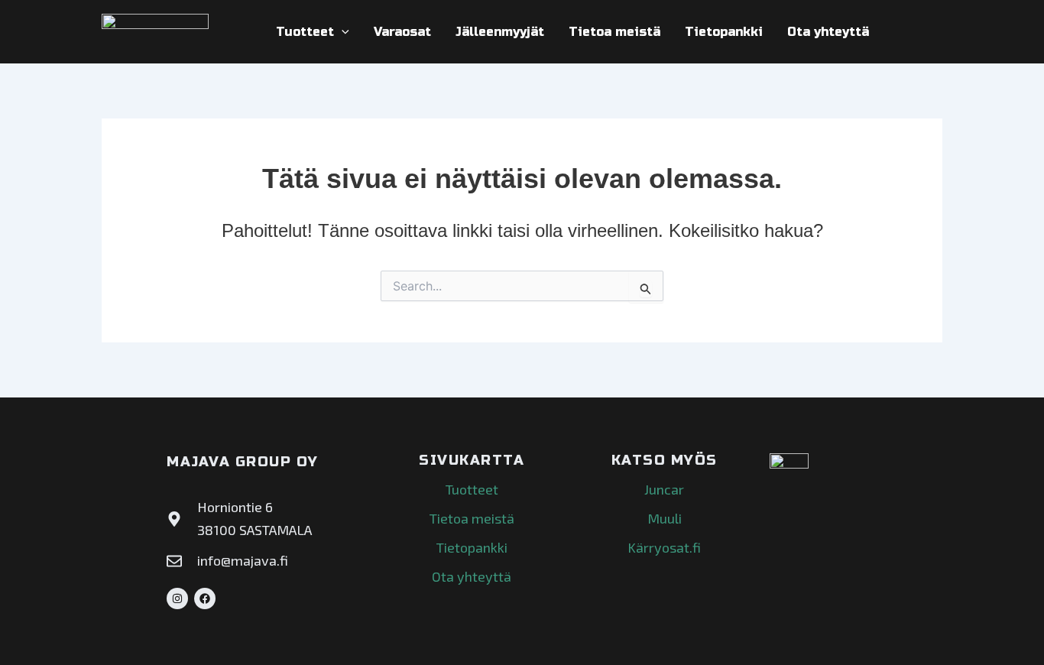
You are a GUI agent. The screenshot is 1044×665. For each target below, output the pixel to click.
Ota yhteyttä (828, 31)
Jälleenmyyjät (500, 31)
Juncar (664, 489)
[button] (341, 32)
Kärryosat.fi (664, 547)
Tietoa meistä (614, 31)
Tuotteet (305, 31)
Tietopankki (724, 31)
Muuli (664, 518)
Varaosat (402, 31)
